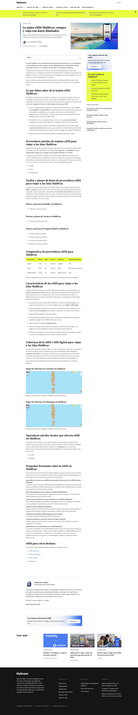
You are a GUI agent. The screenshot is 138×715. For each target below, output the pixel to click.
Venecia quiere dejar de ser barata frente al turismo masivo (99, 109)
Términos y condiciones (42, 706)
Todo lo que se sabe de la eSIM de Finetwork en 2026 (109, 654)
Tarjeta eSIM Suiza (34, 554)
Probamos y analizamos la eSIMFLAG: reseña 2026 (110, 690)
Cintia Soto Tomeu (35, 42)
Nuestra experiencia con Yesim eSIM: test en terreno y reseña (111, 695)
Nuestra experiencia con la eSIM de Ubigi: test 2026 (110, 684)
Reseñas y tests (62, 7)
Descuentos (62, 683)
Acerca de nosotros (87, 688)
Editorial (20, 7)
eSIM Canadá (33, 558)
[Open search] (117, 3)
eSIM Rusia (32, 561)
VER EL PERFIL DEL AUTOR (33, 604)
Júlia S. (100, 658)
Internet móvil (63, 695)
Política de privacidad (59, 706)
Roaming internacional (65, 692)
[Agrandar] (80, 373)
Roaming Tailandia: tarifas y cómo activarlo (97, 116)
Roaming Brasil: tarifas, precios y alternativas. (97, 122)
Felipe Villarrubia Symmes (51, 658)
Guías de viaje (75, 7)
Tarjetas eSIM (47, 650)
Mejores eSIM (47, 7)
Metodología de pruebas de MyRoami (89, 684)
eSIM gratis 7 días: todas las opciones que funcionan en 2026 (81, 655)
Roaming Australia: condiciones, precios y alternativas (99, 129)
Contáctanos (85, 691)
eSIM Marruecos (34, 551)
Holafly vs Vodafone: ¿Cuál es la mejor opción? (55, 654)
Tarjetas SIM (62, 689)
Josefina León (75, 660)
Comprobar (72, 621)
